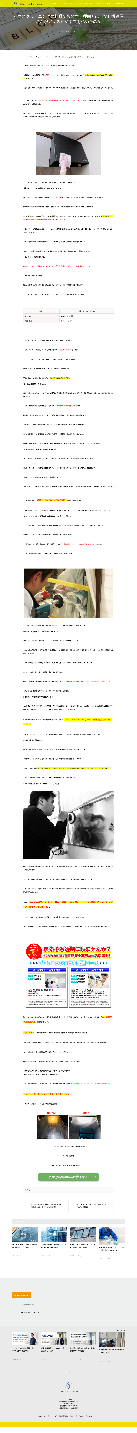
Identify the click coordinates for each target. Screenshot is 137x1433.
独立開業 (100, 3)
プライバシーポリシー (92, 1416)
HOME (54, 3)
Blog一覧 (119, 1330)
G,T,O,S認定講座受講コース (84, 3)
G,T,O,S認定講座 (65, 3)
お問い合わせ (119, 3)
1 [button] (67, 1371)
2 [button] (69, 1371)
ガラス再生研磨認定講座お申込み (62, 1416)
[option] (70, 1348)
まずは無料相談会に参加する (68, 1177)
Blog (108, 3)
